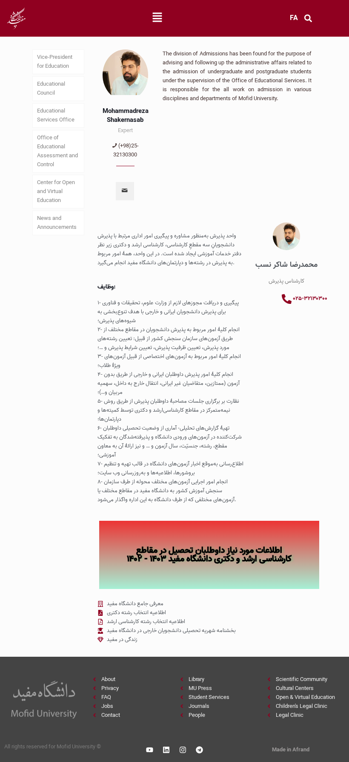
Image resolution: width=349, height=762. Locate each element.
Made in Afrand (290, 749)
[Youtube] (149, 750)
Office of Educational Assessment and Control (57, 151)
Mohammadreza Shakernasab (126, 115)
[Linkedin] (166, 750)
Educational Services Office (55, 115)
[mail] (125, 191)
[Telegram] (199, 750)
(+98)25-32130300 (126, 150)
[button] (157, 18)
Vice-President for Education (54, 62)
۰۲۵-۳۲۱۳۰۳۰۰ (310, 298)
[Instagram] (182, 750)
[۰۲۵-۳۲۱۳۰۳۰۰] (287, 299)
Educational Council (51, 89)
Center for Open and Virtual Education (56, 191)
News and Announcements (57, 223)
